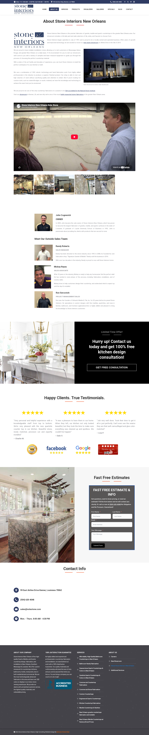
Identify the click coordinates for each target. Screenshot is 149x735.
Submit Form (98, 545)
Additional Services (117, 670)
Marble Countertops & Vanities (89, 708)
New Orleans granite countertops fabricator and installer (90, 714)
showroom (23, 94)
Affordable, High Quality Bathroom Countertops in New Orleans (90, 658)
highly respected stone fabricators (72, 94)
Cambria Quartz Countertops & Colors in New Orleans (89, 677)
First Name (95, 512)
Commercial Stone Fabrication (89, 689)
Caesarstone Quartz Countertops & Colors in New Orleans (91, 669)
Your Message (96, 530)
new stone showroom (91, 43)
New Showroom (116, 661)
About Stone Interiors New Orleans (122, 666)
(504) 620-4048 (117, 2)
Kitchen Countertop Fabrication (89, 703)
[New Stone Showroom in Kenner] (105, 184)
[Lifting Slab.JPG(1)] (64, 184)
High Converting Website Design (45, 732)
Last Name (116, 512)
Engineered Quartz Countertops (90, 698)
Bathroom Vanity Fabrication (89, 664)
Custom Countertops (86, 694)
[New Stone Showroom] (85, 184)
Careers (114, 656)
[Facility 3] (44, 184)
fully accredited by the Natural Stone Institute (80, 91)
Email (93, 520)
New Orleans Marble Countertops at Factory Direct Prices (91, 721)
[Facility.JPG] (24, 184)
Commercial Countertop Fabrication (87, 684)
